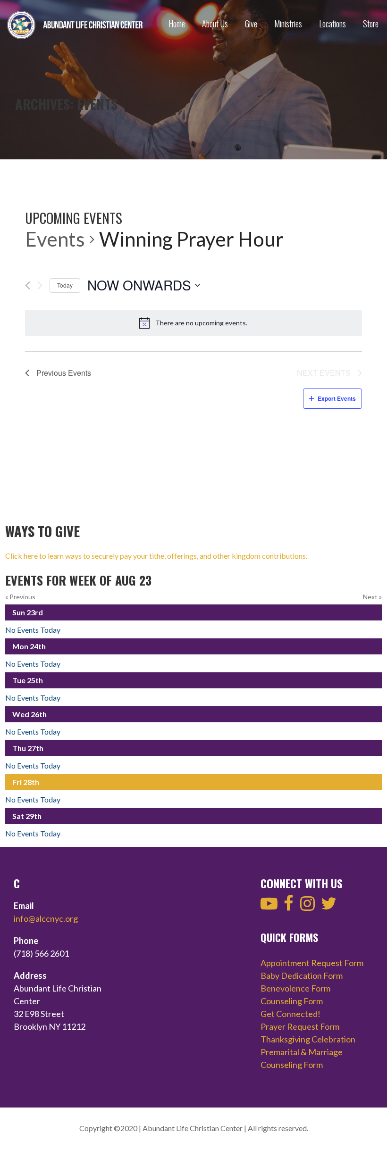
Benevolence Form (295, 988)
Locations (332, 23)
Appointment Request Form (312, 963)
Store (371, 23)
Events (55, 239)
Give (251, 23)
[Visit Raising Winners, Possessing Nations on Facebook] (289, 906)
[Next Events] (39, 285)
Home (176, 23)
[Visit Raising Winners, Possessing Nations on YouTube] (269, 906)
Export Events (337, 398)
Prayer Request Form (300, 1026)
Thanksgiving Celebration (308, 1039)
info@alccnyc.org (46, 918)
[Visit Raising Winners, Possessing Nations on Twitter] (329, 906)
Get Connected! (290, 1013)
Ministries (288, 23)
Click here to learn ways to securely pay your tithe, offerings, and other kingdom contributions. (156, 555)
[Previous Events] (27, 285)
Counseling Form (292, 1001)
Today (65, 285)
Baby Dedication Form (302, 975)
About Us (215, 23)
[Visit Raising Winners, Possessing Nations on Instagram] (307, 906)
